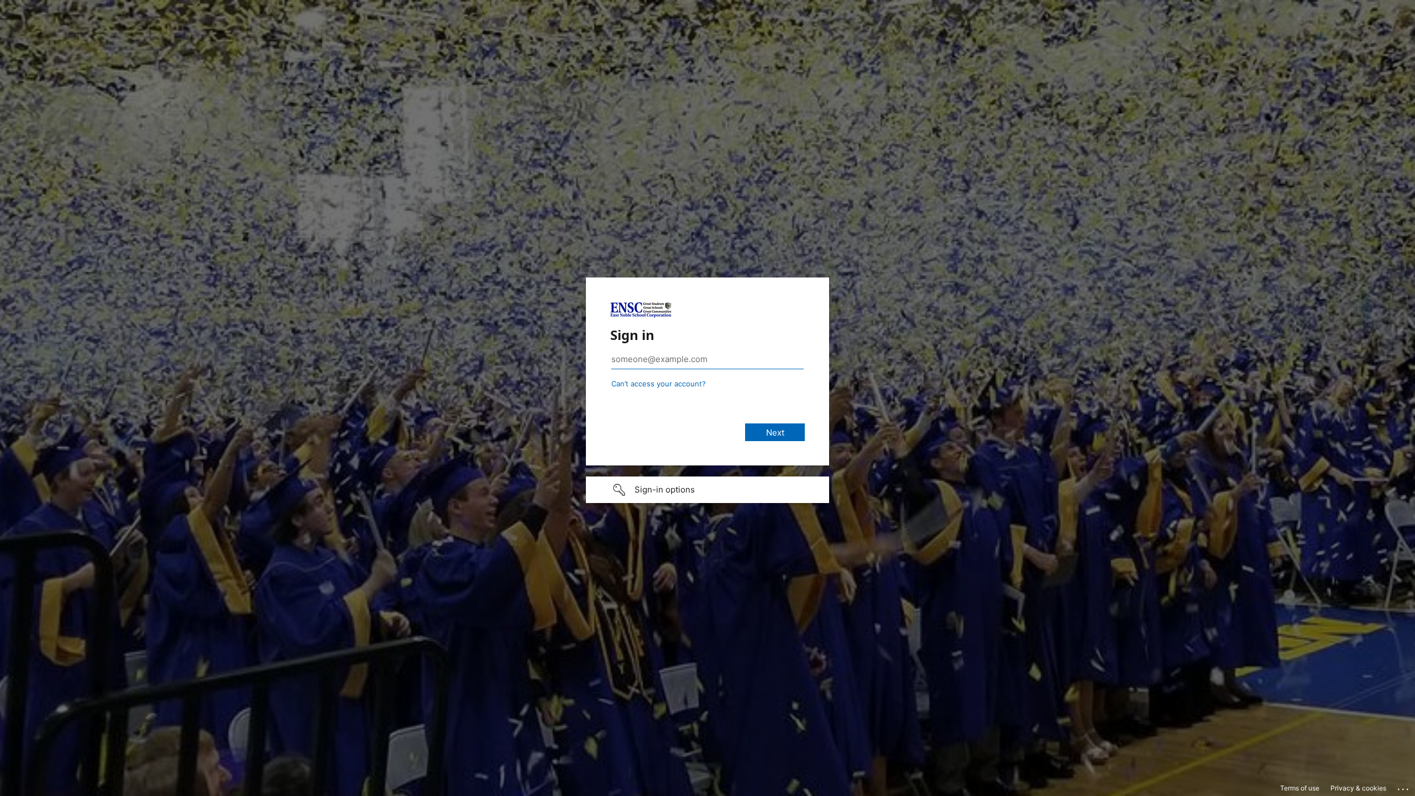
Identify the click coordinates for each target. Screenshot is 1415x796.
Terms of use (1299, 788)
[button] (707, 489)
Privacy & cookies (1358, 788)
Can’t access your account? (658, 383)
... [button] (1404, 786)
